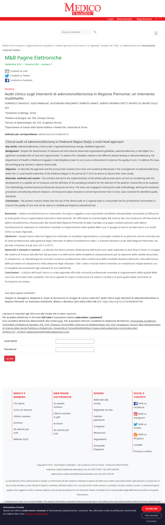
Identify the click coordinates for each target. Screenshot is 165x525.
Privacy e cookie (142, 451)
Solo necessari (151, 515)
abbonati (35, 313)
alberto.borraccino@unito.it (53, 134)
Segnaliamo (100, 439)
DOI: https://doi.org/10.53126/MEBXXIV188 (120, 301)
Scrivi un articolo (23, 409)
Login (110, 18)
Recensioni (100, 432)
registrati (71, 313)
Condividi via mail (18, 71)
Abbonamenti (124, 18)
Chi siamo (19, 403)
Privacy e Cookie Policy (37, 514)
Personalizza (151, 521)
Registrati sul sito (103, 409)
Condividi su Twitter (19, 75)
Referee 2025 (21, 439)
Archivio (18, 422)
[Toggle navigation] (156, 33)
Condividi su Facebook (20, 80)
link (60, 320)
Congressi (99, 426)
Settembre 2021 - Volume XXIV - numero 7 (28, 64)
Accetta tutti (151, 508)
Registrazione (144, 18)
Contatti (138, 444)
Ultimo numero (22, 416)
